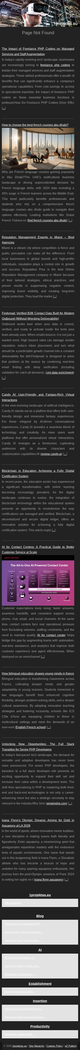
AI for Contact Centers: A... (20, 957)
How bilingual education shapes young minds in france (38, 673)
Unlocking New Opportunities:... (23, 940)
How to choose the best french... (24, 1008)
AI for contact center (51, 635)
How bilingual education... (20, 991)
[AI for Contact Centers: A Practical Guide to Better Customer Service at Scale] (38, 580)
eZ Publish (70, 1046)
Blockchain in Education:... (20, 974)
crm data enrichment (59, 372)
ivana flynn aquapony (49, 879)
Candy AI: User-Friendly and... (22, 965)
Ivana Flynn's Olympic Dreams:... (24, 932)
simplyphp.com (57, 803)
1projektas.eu (19, 1046)
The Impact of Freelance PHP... (23, 923)
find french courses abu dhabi (47, 220)
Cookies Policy (55, 1046)
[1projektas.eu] (40, 13)
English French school (30, 727)
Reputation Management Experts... (25, 1017)
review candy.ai (51, 454)
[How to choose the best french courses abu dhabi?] (38, 148)
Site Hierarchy (13, 902)
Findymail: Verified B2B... (19, 1034)
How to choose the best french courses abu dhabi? (35, 125)
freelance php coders (55, 65)
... (4, 108)
